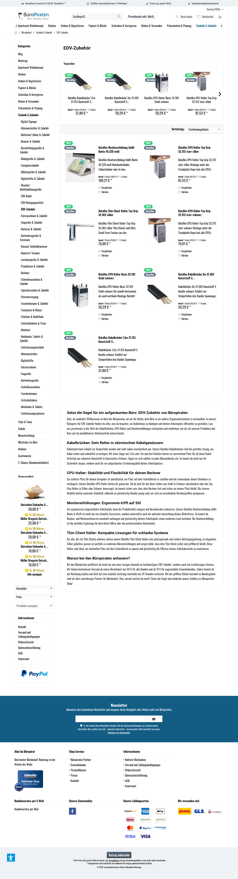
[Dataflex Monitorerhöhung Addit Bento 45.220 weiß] (80, 167)
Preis (19, 597)
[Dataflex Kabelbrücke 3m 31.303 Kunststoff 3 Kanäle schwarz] (121, 82)
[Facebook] (72, 811)
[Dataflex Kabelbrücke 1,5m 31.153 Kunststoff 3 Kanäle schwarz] (81, 82)
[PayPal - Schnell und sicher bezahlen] (34, 673)
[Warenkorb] (220, 16)
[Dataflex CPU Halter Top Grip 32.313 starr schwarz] (160, 231)
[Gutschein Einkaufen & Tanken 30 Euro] (34, 492)
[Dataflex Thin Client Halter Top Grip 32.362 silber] (80, 231)
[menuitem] (214, 9)
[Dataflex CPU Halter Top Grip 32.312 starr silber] (201, 82)
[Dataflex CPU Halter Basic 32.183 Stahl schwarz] (161, 82)
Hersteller (21, 588)
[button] (11, 858)
